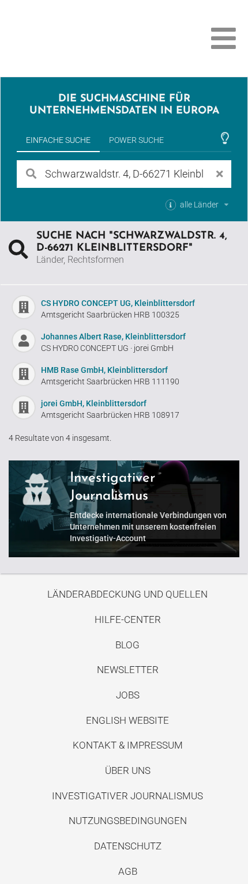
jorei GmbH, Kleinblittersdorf (93, 403)
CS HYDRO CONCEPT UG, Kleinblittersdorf (118, 303)
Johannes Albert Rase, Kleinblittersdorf (113, 336)
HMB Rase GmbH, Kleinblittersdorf (104, 370)
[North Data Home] (73, 38)
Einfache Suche (58, 140)
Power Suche (136, 140)
